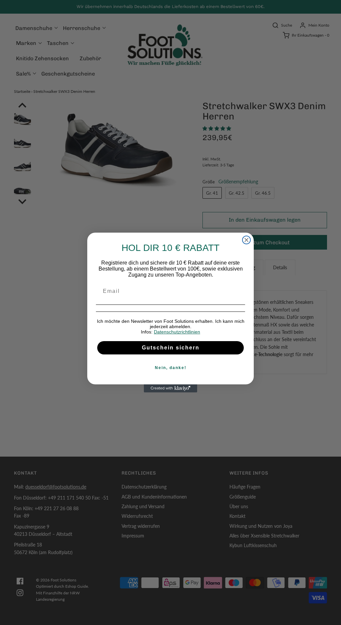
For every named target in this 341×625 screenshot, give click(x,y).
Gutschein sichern (170, 347)
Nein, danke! (170, 367)
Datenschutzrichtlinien (177, 331)
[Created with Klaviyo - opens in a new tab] (170, 388)
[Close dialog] (246, 240)
